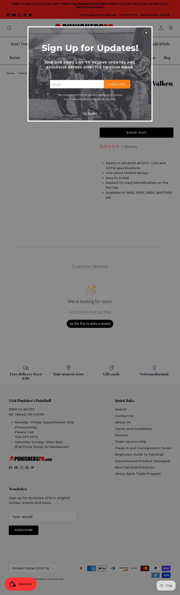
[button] (146, 32)
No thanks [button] (90, 113)
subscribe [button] (117, 84)
